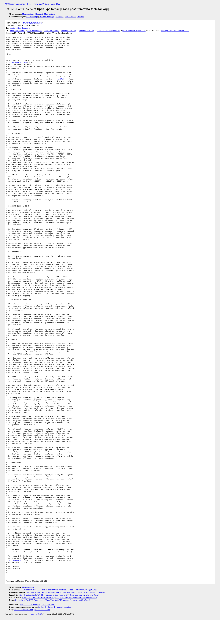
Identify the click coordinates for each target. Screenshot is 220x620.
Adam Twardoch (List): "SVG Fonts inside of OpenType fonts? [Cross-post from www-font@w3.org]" (59, 595)
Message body (28, 14)
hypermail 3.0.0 (36, 614)
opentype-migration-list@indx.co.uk (175, 30)
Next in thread (70, 17)
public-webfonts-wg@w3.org (108, 30)
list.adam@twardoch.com (19, 28)
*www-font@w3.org (60, 79)
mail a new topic (48, 604)
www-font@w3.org (17, 30)
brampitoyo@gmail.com (32, 23)
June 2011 (55, 4)
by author (67, 607)
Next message (32, 17)
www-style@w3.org (68, 30)
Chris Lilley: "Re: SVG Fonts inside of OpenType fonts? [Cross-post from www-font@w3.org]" (60, 590)
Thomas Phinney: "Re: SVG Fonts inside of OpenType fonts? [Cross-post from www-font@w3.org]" (66, 592)
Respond (39, 14)
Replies (80, 17)
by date (41, 607)
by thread (49, 607)
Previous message (46, 17)
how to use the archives (23, 610)
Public (29, 4)
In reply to (59, 17)
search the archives (42, 610)
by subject (58, 607)
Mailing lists (20, 4)
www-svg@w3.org (41, 4)
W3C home (9, 4)
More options (49, 14)
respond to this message (30, 604)
